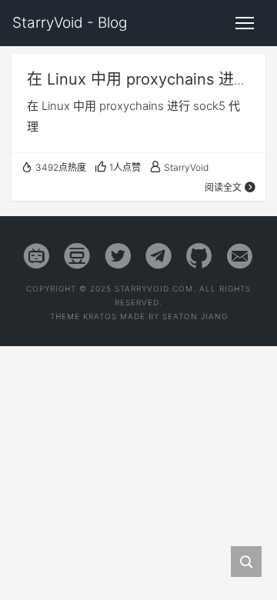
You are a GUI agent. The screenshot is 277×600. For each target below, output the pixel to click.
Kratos (100, 316)
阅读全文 (223, 187)
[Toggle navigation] (245, 23)
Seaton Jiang (195, 316)
